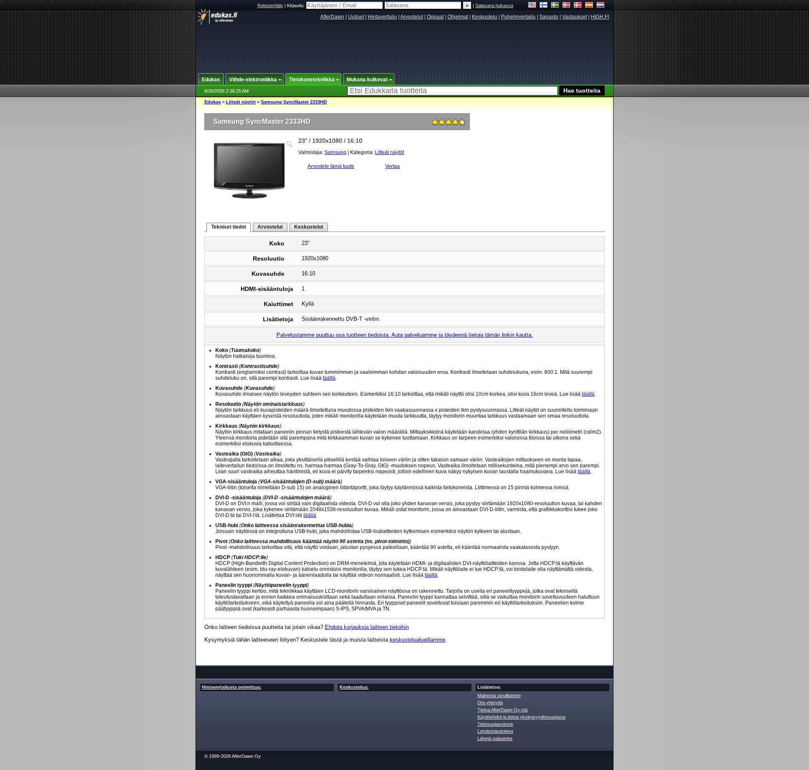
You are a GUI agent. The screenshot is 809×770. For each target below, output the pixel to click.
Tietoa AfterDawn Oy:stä (502, 709)
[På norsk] (567, 5)
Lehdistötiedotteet (495, 731)
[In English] (532, 5)
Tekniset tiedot (228, 227)
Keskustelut (308, 227)
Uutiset (356, 17)
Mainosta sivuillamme (499, 695)
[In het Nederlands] (601, 5)
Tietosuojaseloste (495, 724)
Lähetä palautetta (494, 738)
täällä (309, 515)
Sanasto (548, 17)
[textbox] (452, 91)
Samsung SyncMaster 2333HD (294, 101)
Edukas (212, 101)
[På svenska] (555, 5)
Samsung (335, 152)
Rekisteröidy (270, 5)
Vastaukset (574, 17)
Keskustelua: (354, 687)
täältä (329, 378)
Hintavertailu (382, 17)
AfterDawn (332, 17)
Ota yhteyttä (490, 702)
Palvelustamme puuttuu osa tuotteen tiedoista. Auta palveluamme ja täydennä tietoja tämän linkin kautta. (404, 335)
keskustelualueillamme (417, 640)
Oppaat (435, 17)
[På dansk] (578, 5)
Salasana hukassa (494, 5)
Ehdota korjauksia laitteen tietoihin (367, 627)
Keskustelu (484, 17)
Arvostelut (411, 17)
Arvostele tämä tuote (331, 166)
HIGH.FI (600, 17)
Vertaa (392, 166)
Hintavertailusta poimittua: (231, 687)
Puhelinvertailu (518, 17)
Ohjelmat (457, 17)
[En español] (589, 5)
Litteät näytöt (241, 101)
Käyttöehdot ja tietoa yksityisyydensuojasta (521, 716)
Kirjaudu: (296, 5)
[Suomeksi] (544, 5)
